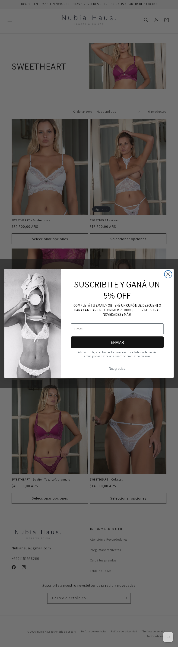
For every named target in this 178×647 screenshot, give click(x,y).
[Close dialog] (168, 274)
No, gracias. (117, 368)
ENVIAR (117, 342)
